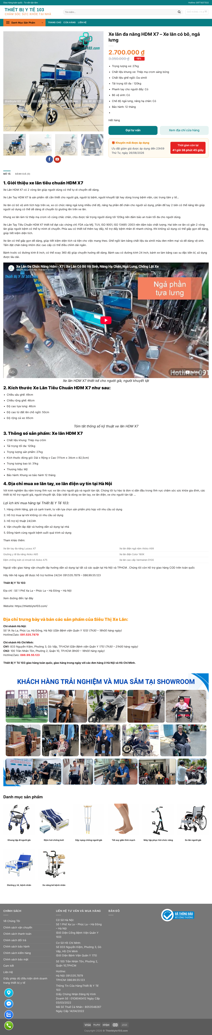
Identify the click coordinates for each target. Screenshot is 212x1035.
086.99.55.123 (30, 655)
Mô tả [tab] (7, 174)
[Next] (97, 81)
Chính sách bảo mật (15, 959)
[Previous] (9, 81)
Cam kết (8, 965)
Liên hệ (82, 22)
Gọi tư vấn (133, 130)
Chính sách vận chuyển (17, 927)
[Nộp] (179, 12)
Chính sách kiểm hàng (17, 953)
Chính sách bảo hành (16, 946)
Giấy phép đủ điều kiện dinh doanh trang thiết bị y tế (25, 980)
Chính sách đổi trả (14, 940)
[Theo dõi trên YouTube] (57, 159)
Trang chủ (54, 22)
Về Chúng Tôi (11, 921)
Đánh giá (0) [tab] (22, 174)
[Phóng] (7, 127)
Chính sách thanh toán (17, 933)
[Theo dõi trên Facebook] (49, 159)
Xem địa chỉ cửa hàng (184, 130)
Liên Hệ (8, 972)
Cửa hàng (69, 22)
